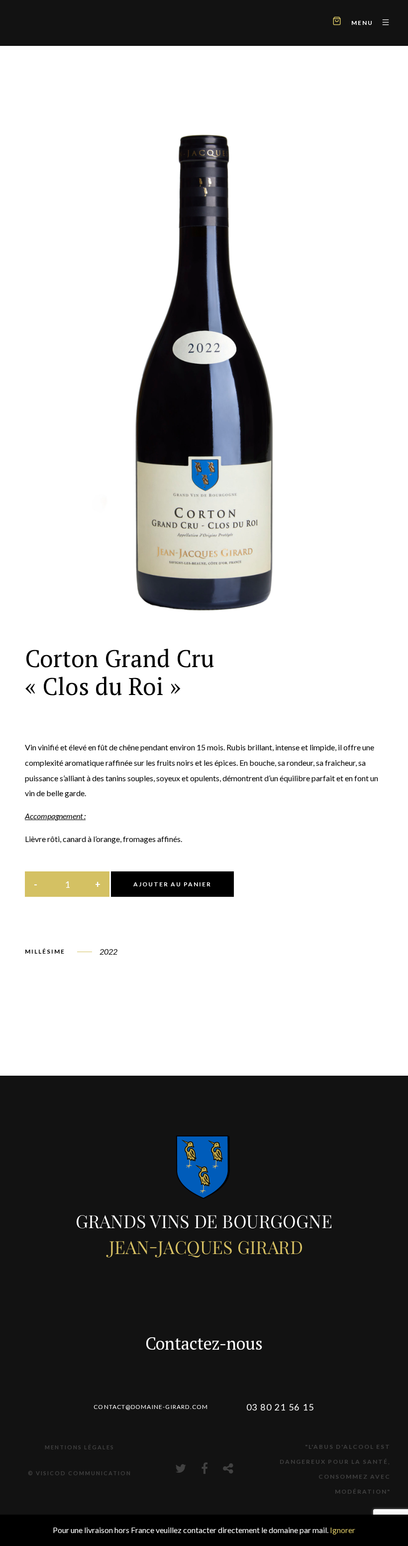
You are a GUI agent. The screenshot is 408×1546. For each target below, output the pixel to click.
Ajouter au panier (172, 884)
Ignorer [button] (342, 1530)
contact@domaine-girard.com (151, 1406)
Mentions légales (79, 1447)
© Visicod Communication (79, 1473)
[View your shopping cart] (337, 22)
